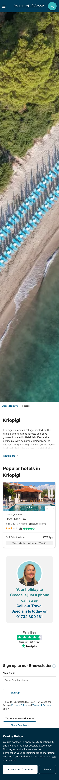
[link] (29, 515)
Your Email (9, 673)
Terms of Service (41, 705)
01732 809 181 (29, 617)
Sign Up (15, 692)
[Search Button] (52, 6)
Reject (47, 769)
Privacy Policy (19, 705)
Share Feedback (20, 725)
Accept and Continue (20, 769)
